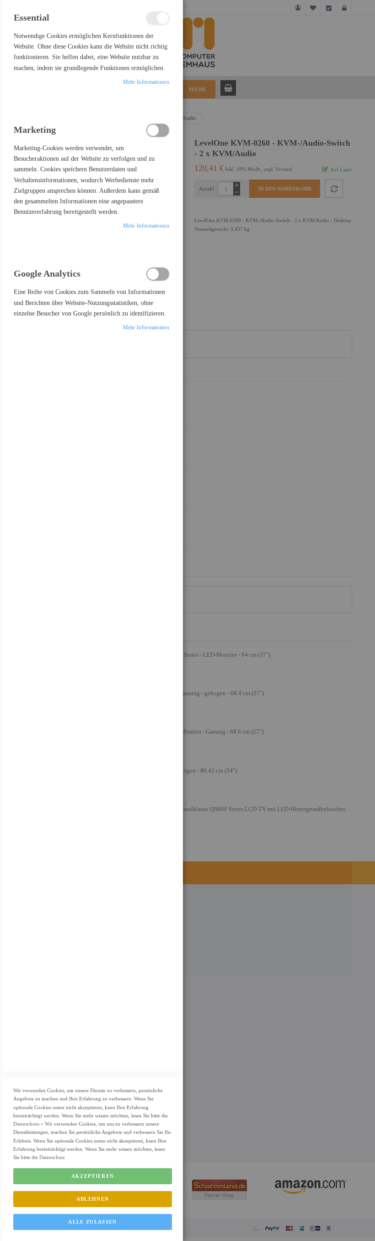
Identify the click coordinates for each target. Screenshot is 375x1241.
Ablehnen (92, 1199)
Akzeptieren (92, 1176)
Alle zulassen (92, 1222)
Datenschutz (26, 1124)
